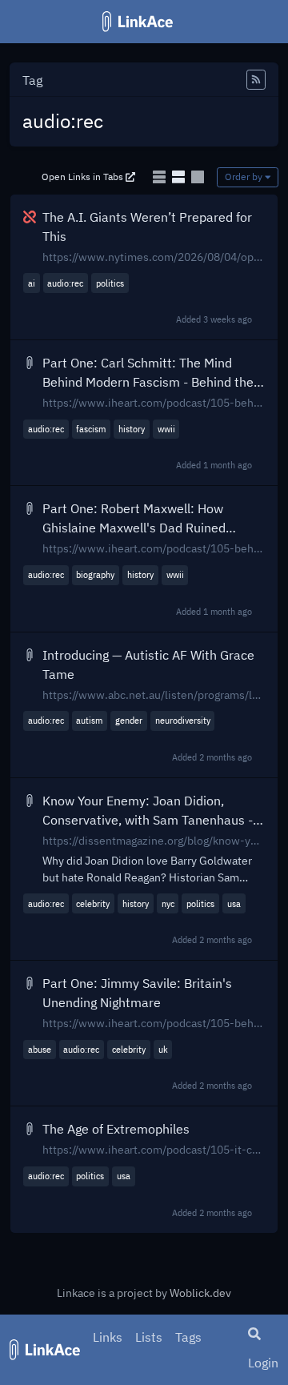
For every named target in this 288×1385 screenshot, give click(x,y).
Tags (188, 1337)
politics (110, 283)
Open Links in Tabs (84, 177)
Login (263, 1363)
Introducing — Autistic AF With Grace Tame (148, 664)
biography (95, 574)
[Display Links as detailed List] (180, 177)
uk (163, 1049)
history (131, 429)
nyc (168, 903)
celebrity (93, 903)
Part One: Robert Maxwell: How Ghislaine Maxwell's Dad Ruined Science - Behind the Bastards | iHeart (152, 518)
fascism (91, 429)
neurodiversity (182, 720)
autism (89, 720)
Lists (148, 1337)
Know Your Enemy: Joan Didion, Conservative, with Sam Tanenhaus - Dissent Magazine (147, 811)
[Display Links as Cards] (197, 177)
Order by (245, 177)
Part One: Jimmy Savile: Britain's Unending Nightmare (137, 992)
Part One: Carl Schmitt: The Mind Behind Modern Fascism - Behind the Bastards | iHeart (148, 373)
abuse (39, 1049)
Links (107, 1337)
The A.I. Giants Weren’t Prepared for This (147, 226)
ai (31, 283)
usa (234, 903)
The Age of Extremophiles (116, 1129)
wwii (166, 429)
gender (128, 720)
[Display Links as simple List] (161, 177)
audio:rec (65, 283)
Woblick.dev (200, 1293)
